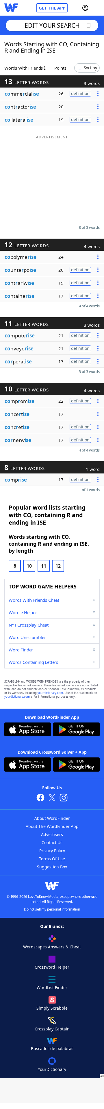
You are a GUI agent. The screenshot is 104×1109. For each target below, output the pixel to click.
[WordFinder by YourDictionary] (11, 7)
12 (58, 566)
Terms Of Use (52, 858)
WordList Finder (52, 987)
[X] (52, 798)
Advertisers (52, 834)
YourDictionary (52, 1069)
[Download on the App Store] (27, 730)
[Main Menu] (97, 8)
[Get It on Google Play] (76, 730)
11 (43, 566)
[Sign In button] (85, 8)
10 (29, 566)
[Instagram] (63, 798)
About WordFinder (52, 818)
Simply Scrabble (52, 1008)
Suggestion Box (52, 867)
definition (80, 93)
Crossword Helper (52, 967)
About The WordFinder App (52, 826)
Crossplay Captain (52, 1029)
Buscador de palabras (52, 1048)
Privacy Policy (52, 850)
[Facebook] (40, 798)
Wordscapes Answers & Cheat (52, 947)
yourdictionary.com (50, 693)
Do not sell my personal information (52, 909)
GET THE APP (52, 8)
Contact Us (52, 842)
